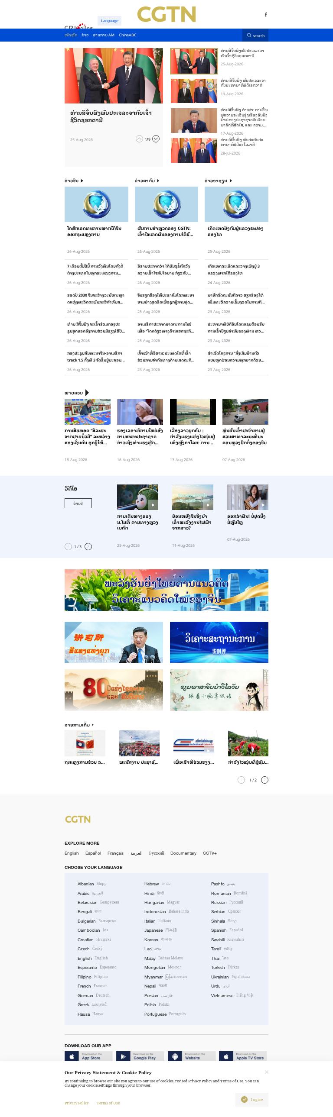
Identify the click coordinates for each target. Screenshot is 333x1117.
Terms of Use (108, 1103)
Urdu (220, 986)
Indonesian (166, 911)
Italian (157, 921)
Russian (227, 902)
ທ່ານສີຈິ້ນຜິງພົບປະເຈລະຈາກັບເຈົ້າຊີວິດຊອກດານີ (242, 52)
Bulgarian (97, 921)
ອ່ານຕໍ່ (78, 503)
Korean (158, 940)
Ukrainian (230, 977)
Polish (157, 1004)
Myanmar (165, 977)
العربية (137, 853)
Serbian (226, 911)
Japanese (160, 930)
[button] (139, 138)
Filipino (93, 977)
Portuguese (165, 1014)
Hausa (90, 1014)
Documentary (183, 853)
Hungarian (162, 902)
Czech (90, 949)
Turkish (225, 967)
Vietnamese (232, 995)
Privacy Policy (76, 1103)
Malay (163, 958)
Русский (156, 853)
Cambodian (93, 930)
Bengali (89, 911)
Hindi (154, 893)
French (93, 986)
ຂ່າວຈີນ (71, 181)
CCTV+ (210, 853)
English (72, 853)
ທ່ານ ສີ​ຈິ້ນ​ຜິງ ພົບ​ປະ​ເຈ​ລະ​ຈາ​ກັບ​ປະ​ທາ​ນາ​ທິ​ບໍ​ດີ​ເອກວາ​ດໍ (243, 82)
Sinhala (224, 921)
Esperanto (97, 967)
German (94, 995)
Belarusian (98, 902)
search (258, 35)
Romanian (229, 893)
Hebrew (157, 884)
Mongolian (162, 967)
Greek (92, 1004)
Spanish (227, 930)
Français (116, 853)
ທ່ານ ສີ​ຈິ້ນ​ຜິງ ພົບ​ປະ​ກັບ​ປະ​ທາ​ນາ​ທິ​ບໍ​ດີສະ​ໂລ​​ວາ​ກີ (242, 141)
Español (93, 853)
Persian (158, 995)
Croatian (94, 940)
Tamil (221, 949)
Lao (153, 949)
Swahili (227, 940)
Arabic (90, 893)
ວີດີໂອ (71, 487)
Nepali (155, 986)
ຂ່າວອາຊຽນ (216, 181)
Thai (220, 958)
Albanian (92, 884)
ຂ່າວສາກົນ (145, 181)
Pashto (223, 884)
